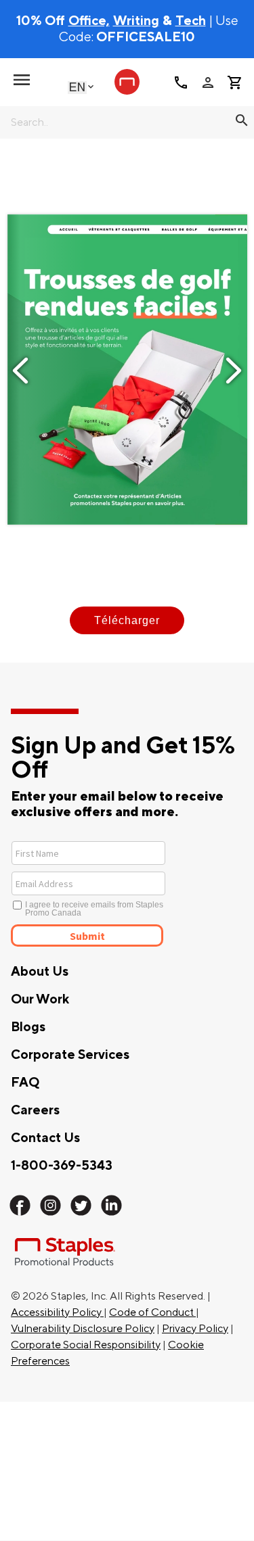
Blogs (28, 1027)
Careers (35, 1110)
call (181, 82)
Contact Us (45, 1138)
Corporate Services (70, 1055)
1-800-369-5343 (61, 1165)
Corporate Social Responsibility (86, 1345)
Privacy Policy (195, 1329)
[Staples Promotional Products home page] (127, 82)
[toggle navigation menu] (22, 80)
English (77, 86)
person (208, 82)
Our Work (40, 999)
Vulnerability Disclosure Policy (82, 1329)
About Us (39, 971)
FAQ (25, 1082)
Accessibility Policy (57, 1312)
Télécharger (127, 620)
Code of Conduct (152, 1312)
